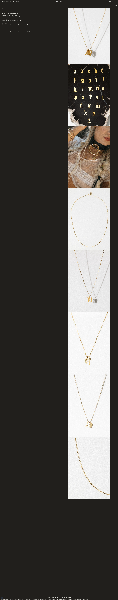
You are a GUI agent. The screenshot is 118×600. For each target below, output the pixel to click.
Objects (7, 1)
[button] (2, 598)
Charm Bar (12, 1)
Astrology (17, 1)
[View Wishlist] (113, 1)
